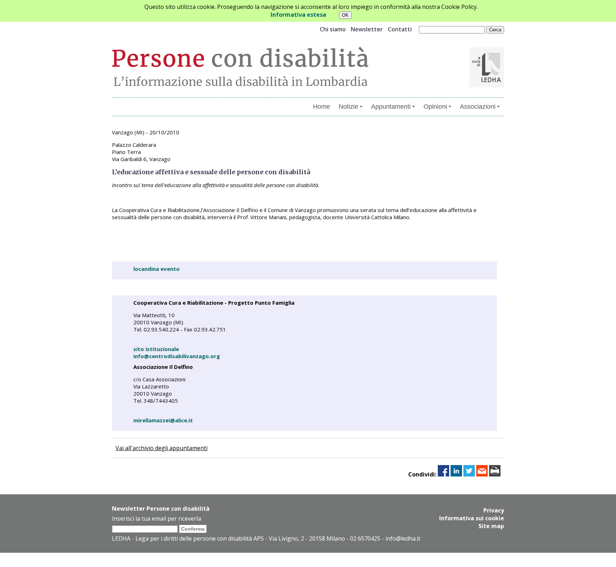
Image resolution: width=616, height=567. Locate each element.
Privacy (493, 510)
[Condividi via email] (482, 474)
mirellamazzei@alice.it (163, 420)
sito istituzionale (156, 348)
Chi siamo (333, 29)
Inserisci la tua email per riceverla (156, 518)
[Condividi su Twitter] (469, 474)
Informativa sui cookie (471, 518)
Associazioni (478, 106)
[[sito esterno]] (486, 85)
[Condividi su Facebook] (443, 474)
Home (321, 106)
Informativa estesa (298, 15)
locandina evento (156, 268)
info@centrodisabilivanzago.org (176, 356)
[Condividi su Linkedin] (456, 474)
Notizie (348, 106)
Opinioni (435, 106)
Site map (491, 526)
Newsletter (367, 29)
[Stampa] (494, 474)
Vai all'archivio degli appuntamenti (161, 448)
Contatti (400, 29)
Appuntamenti (391, 106)
